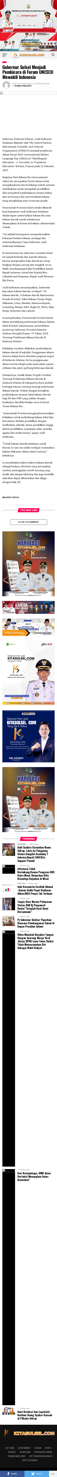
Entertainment (24, 1447)
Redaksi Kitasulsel (23, 86)
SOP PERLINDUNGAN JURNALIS (41, 1456)
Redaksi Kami (25, 1452)
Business (12, 1452)
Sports (48, 1447)
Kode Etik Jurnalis (30, 1460)
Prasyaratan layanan (43, 1452)
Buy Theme (10, 1447)
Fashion (38, 1447)
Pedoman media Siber (16, 1456)
